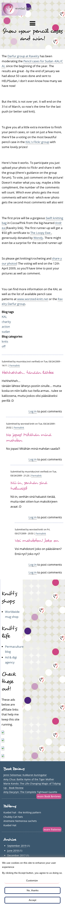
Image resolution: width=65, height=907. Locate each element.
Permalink (14, 365)
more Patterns (52, 829)
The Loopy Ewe (40, 233)
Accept (32, 900)
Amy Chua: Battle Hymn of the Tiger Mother (28, 779)
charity (6, 322)
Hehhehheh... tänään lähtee (28, 372)
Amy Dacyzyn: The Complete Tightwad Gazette (30, 792)
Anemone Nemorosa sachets (20, 821)
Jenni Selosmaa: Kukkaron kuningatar (25, 775)
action (6, 327)
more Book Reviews (48, 796)
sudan (6, 332)
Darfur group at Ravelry (23, 56)
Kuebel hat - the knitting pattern (22, 812)
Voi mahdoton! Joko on (36, 540)
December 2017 (16, 855)
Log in (33, 411)
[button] (32, 23)
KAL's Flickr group (37, 142)
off (4, 346)
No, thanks (32, 890)
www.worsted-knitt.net (32, 299)
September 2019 (16, 845)
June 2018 (13, 850)
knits (5, 341)
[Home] (19, 14)
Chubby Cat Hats (13, 816)
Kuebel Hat (9, 825)
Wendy (38, 238)
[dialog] (32, 882)
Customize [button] (32, 880)
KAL (4, 317)
